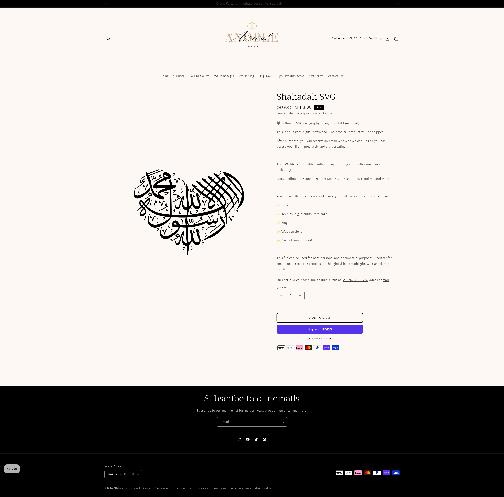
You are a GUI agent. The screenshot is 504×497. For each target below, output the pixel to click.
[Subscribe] (283, 422)
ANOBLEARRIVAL (355, 280)
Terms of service (182, 488)
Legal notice (220, 488)
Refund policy (202, 488)
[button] (108, 38)
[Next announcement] (398, 3)
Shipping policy (263, 488)
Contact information (240, 488)
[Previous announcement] (105, 3)
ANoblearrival (121, 488)
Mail (386, 280)
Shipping (300, 113)
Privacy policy (162, 488)
